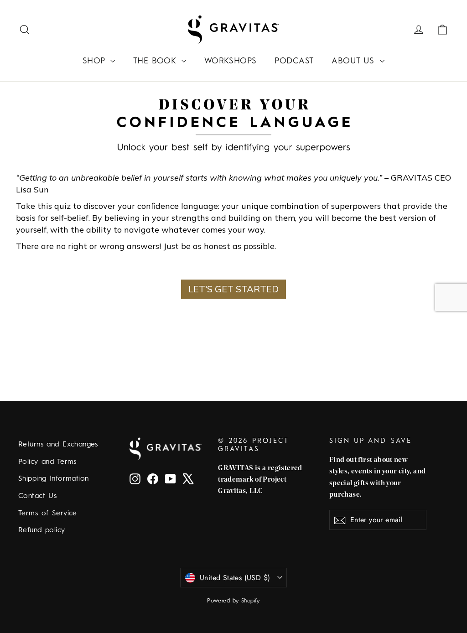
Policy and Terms (47, 462)
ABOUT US (355, 61)
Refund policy (41, 530)
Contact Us (37, 496)
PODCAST (294, 61)
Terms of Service (47, 513)
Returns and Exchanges (58, 444)
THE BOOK (156, 61)
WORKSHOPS (230, 61)
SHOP (95, 61)
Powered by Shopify (233, 601)
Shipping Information (53, 479)
